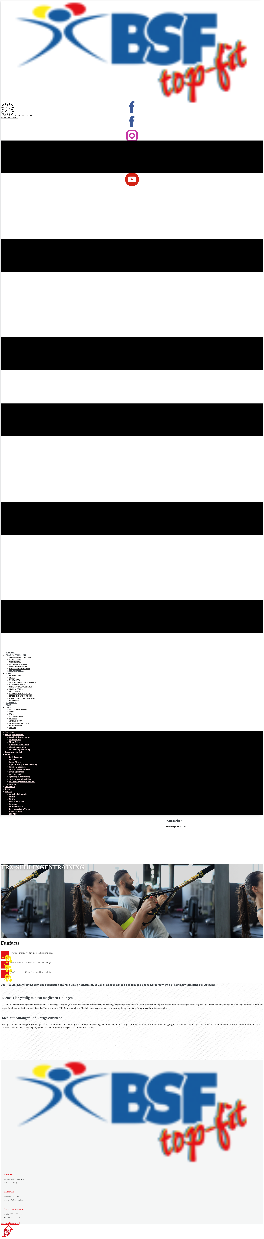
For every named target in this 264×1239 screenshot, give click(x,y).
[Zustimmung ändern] (6, 1232)
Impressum (5, 1223)
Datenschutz (14, 1223)
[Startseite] (132, 1165)
